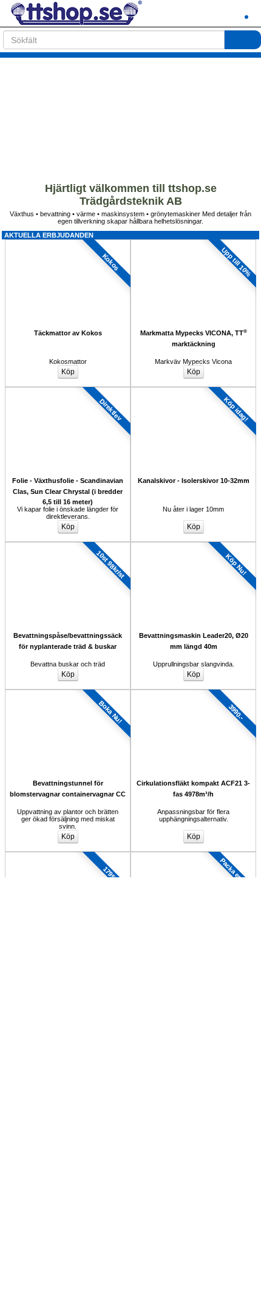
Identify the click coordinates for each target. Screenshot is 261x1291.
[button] (215, 13)
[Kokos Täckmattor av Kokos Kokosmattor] (67, 243)
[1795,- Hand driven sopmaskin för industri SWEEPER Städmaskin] (67, 855)
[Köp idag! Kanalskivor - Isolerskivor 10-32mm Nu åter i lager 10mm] (193, 390)
